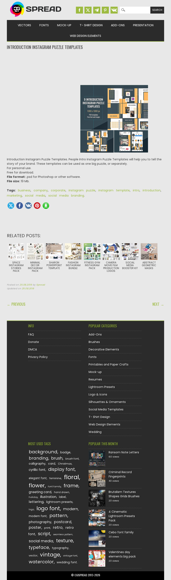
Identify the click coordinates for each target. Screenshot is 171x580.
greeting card (40, 492)
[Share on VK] (28, 205)
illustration (48, 497)
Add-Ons (118, 25)
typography (60, 548)
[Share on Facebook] (19, 205)
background (43, 452)
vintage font (70, 555)
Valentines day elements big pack (122, 554)
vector (33, 555)
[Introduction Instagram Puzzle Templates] (114, 121)
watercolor (41, 562)
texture (64, 540)
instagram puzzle (82, 190)
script (44, 534)
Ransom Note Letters (124, 452)
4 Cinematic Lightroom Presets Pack (122, 516)
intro (136, 190)
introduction (152, 190)
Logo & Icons (98, 394)
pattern (58, 515)
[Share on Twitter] (11, 205)
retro (58, 527)
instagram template (114, 190)
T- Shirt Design (91, 25)
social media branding (66, 195)
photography (40, 522)
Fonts (44, 25)
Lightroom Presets (102, 387)
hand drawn (61, 492)
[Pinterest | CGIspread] (105, 10)
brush (57, 458)
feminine (55, 478)
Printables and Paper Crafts (108, 364)
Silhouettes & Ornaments (107, 402)
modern (70, 508)
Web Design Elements (85, 36)
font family (54, 486)
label (62, 497)
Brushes (94, 342)
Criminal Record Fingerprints (120, 474)
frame (71, 485)
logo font (48, 508)
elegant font (38, 478)
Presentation (143, 25)
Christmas (65, 463)
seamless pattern (63, 534)
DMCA (32, 349)
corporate (58, 190)
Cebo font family (121, 532)
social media (35, 195)
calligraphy (37, 464)
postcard (62, 521)
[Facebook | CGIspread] (79, 10)
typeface (39, 547)
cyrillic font (37, 470)
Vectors (24, 25)
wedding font (67, 562)
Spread (40, 284)
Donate (33, 342)
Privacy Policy (38, 357)
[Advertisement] (85, 66)
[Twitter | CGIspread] (88, 10)
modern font (38, 516)
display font (61, 469)
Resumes (95, 379)
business (24, 190)
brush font (72, 458)
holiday (33, 497)
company (41, 190)
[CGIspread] (36, 18)
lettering (36, 501)
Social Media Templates (106, 409)
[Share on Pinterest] (37, 205)
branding (38, 458)
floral (71, 477)
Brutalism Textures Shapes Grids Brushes (124, 494)
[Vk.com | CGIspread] (114, 10)
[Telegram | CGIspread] (96, 10)
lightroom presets (59, 502)
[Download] (46, 205)
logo (31, 509)
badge (65, 452)
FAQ (31, 334)
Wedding (95, 432)
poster (35, 527)
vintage (50, 554)
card (51, 464)
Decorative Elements (104, 349)
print (47, 528)
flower (37, 485)
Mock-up (64, 25)
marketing (14, 195)
